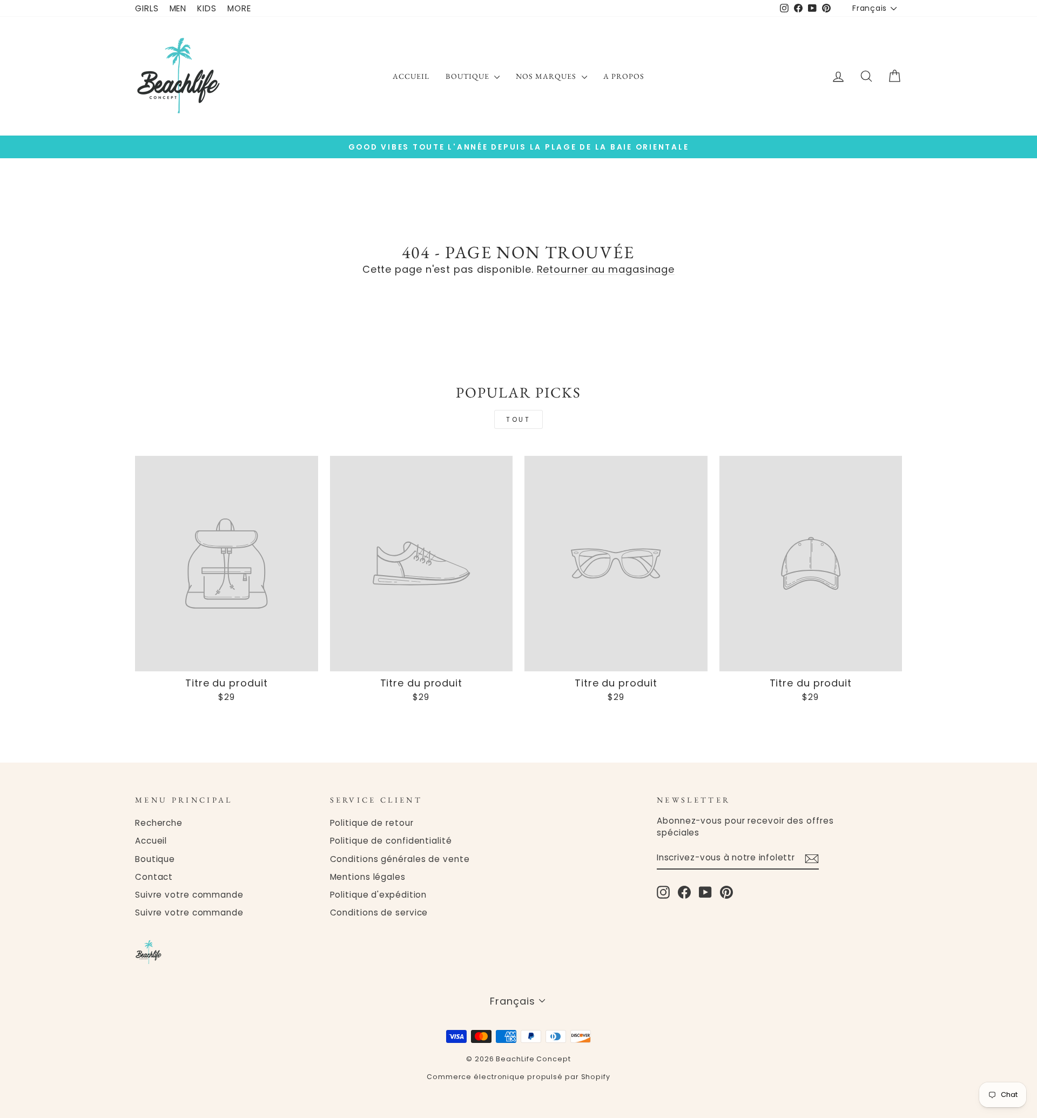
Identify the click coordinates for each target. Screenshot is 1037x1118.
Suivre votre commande (189, 894)
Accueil (411, 76)
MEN (178, 8)
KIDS (207, 8)
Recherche (159, 823)
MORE (239, 8)
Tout (518, 419)
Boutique (468, 76)
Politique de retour (372, 823)
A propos (623, 76)
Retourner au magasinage (606, 269)
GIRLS (147, 8)
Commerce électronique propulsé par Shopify (518, 1076)
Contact (154, 877)
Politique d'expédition (378, 894)
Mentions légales (368, 877)
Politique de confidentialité (391, 840)
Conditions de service (379, 912)
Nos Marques (547, 76)
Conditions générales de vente (400, 859)
